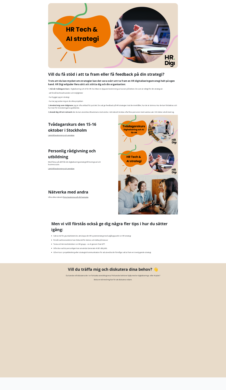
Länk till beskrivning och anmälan (61, 135)
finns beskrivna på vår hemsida (75, 197)
